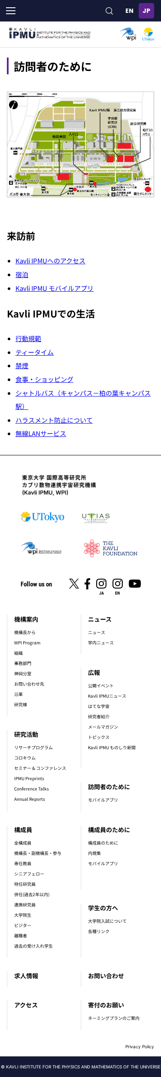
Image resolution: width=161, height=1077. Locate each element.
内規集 (94, 853)
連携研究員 (25, 904)
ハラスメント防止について (54, 419)
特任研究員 (25, 884)
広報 (94, 672)
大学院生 (22, 915)
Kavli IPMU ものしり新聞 (112, 747)
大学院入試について (107, 921)
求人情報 (26, 975)
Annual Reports (29, 799)
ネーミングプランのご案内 (114, 1018)
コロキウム (25, 757)
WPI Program (27, 642)
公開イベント (101, 685)
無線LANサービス (40, 433)
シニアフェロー (29, 873)
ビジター (22, 925)
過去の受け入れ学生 (33, 946)
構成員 (23, 829)
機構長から (25, 632)
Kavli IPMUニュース (107, 696)
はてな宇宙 (98, 706)
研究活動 (26, 734)
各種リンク (98, 931)
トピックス (98, 737)
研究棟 (20, 704)
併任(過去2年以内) (31, 894)
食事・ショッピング (44, 379)
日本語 (146, 10)
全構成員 (22, 842)
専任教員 (22, 863)
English (129, 10)
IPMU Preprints (29, 778)
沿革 (18, 694)
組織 (18, 653)
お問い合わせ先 (29, 683)
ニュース (100, 619)
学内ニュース (101, 642)
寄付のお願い (106, 1005)
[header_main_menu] (10, 10)
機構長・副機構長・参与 (37, 853)
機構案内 (26, 619)
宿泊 (21, 274)
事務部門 (22, 663)
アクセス (26, 1005)
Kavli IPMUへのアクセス (50, 260)
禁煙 (21, 365)
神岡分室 (22, 673)
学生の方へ (103, 907)
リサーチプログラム (33, 747)
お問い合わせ (106, 975)
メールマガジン (103, 726)
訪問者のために (109, 786)
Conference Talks (31, 788)
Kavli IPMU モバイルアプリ (54, 288)
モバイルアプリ (103, 799)
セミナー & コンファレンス (40, 768)
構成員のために (109, 829)
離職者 (20, 935)
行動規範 (28, 338)
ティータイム (34, 352)
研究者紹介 (98, 716)
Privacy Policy (139, 1046)
